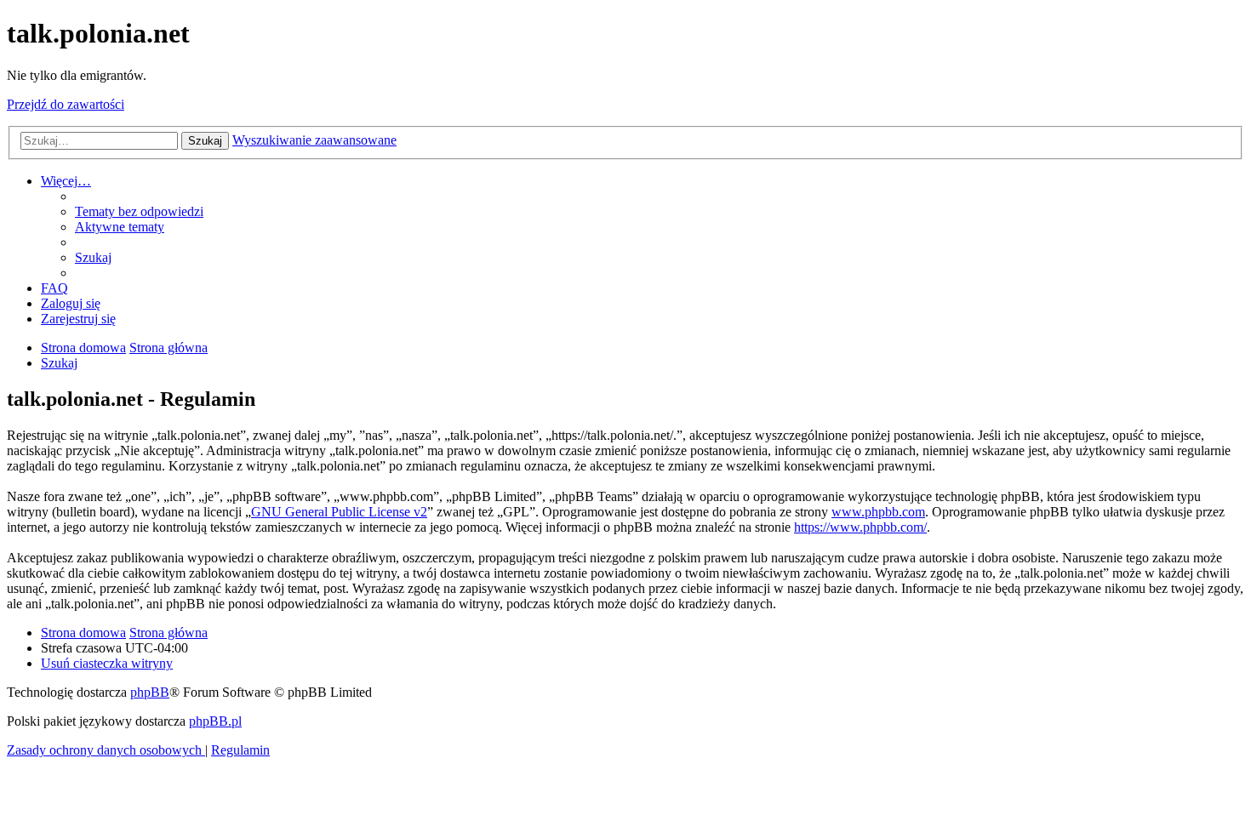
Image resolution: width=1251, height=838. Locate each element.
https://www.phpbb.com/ (860, 527)
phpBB (149, 692)
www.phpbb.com (878, 512)
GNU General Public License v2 (339, 512)
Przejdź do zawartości (65, 104)
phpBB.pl (215, 721)
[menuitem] (139, 211)
